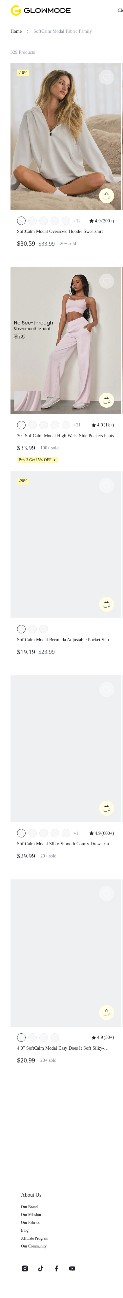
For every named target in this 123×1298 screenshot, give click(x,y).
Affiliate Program (34, 1238)
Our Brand (29, 1207)
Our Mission (31, 1214)
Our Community (34, 1246)
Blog (25, 1230)
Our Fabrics (30, 1222)
